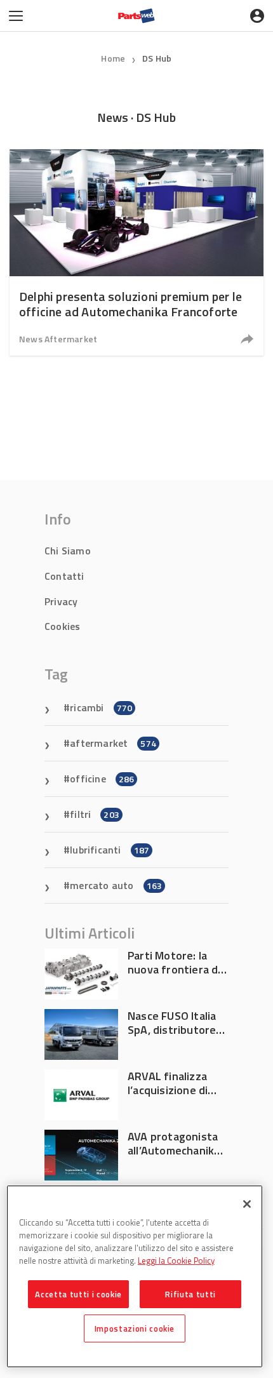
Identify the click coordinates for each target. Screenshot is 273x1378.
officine (102, 778)
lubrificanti (109, 849)
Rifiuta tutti (190, 1294)
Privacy (60, 601)
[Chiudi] (247, 1204)
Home (113, 58)
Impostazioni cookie (135, 1328)
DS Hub (156, 58)
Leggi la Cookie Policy (176, 1260)
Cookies (62, 626)
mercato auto (116, 885)
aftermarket (113, 743)
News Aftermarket (58, 338)
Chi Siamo (67, 550)
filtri (94, 814)
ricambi (101, 707)
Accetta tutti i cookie (78, 1294)
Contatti (64, 576)
